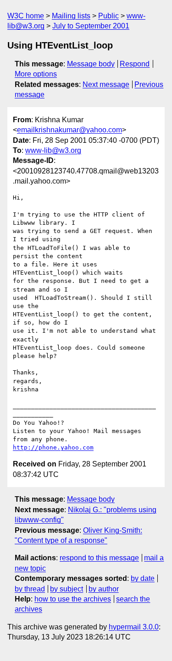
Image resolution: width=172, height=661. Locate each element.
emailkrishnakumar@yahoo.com (69, 130)
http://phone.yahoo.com (53, 447)
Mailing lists (71, 16)
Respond (135, 64)
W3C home (25, 16)
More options (36, 74)
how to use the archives (72, 599)
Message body (91, 64)
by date (143, 578)
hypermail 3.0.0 (134, 627)
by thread (30, 589)
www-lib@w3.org (53, 150)
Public (108, 16)
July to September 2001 (90, 26)
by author (104, 589)
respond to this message (99, 558)
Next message (106, 84)
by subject (66, 589)
